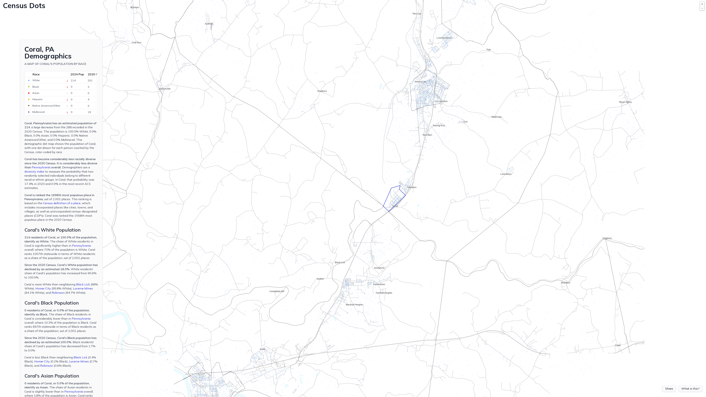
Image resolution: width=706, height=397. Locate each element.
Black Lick (83, 284)
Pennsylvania (41, 167)
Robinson (58, 292)
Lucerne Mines (83, 288)
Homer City (43, 288)
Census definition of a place (62, 203)
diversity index (34, 171)
